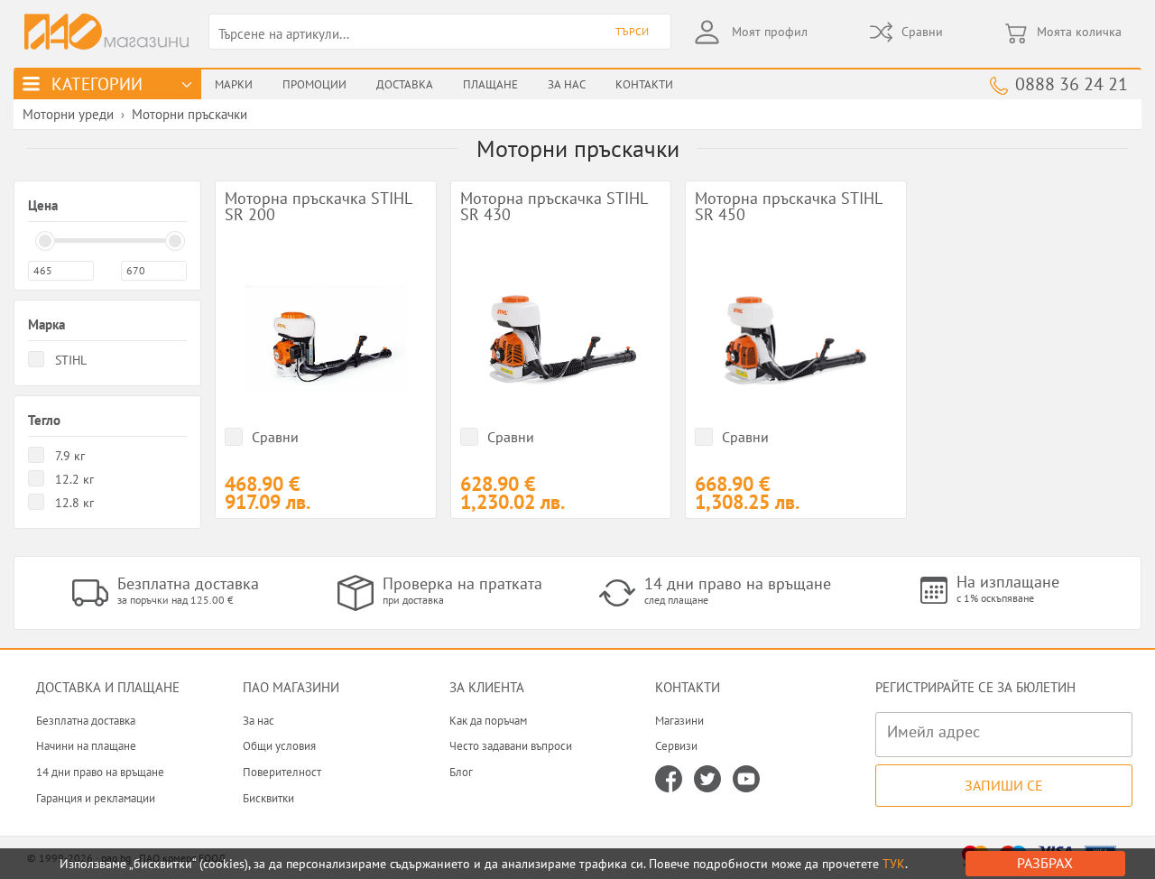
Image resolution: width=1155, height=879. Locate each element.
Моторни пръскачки (189, 114)
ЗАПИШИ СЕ (1004, 785)
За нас (258, 720)
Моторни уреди (68, 114)
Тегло (44, 420)
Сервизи (676, 746)
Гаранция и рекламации (95, 798)
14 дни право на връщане (100, 772)
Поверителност (282, 772)
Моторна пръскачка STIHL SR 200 (318, 207)
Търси (632, 31)
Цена (43, 205)
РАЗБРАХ (1045, 863)
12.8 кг (74, 502)
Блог (461, 772)
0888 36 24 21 (1071, 83)
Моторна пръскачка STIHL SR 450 (788, 207)
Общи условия (279, 746)
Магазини (679, 720)
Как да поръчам (488, 720)
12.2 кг (74, 479)
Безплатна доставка (85, 720)
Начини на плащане (86, 746)
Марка (46, 324)
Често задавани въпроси (510, 746)
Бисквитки (268, 798)
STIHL (71, 360)
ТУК (893, 864)
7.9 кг (70, 456)
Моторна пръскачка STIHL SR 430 (553, 207)
